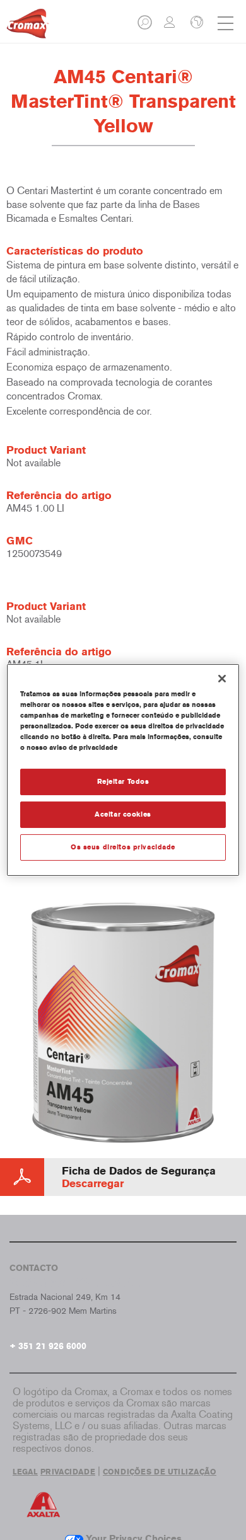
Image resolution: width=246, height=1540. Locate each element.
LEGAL (25, 1472)
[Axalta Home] (27, 28)
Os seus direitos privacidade (123, 846)
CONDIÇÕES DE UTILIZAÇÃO (159, 1472)
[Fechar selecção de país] (195, 23)
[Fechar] (222, 678)
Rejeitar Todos (123, 781)
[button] (146, 26)
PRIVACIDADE (67, 1472)
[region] (123, 770)
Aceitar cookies (123, 814)
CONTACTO (33, 1268)
